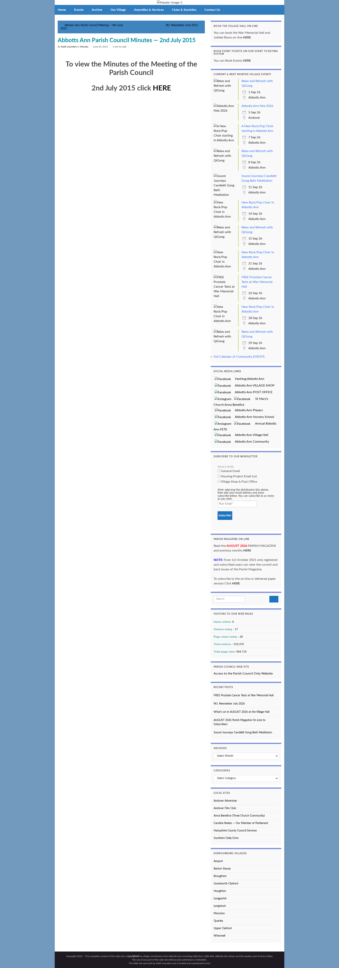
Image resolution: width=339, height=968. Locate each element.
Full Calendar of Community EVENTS (239, 356)
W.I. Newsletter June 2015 (182, 25)
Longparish (220, 898)
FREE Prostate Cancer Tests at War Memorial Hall (256, 282)
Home (62, 9)
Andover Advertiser (225, 800)
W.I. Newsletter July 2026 (229, 703)
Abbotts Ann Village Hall (250, 435)
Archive (97, 9)
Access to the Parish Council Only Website (243, 673)
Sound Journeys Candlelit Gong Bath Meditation (243, 732)
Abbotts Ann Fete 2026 (257, 106)
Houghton (220, 891)
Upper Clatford (223, 928)
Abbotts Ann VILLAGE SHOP (253, 385)
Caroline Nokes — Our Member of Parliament (241, 823)
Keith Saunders (69, 47)
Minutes (84, 47)
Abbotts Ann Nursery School (253, 416)
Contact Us (212, 9)
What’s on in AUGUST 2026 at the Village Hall (241, 712)
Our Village (118, 9)
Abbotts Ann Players (247, 410)
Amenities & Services (149, 9)
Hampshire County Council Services (235, 830)
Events (79, 9)
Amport (218, 861)
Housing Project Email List (238, 476)
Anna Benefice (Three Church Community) (239, 815)
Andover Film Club (225, 808)
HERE (162, 88)
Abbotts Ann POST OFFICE (252, 392)
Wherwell (219, 935)
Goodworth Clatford (226, 883)
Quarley (218, 921)
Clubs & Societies (184, 9)
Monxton (219, 913)
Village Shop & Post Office (238, 481)
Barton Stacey (222, 868)
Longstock (220, 906)
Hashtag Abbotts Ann (248, 378)
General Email (230, 471)
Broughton (220, 876)
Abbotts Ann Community (250, 441)
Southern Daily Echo (226, 838)
